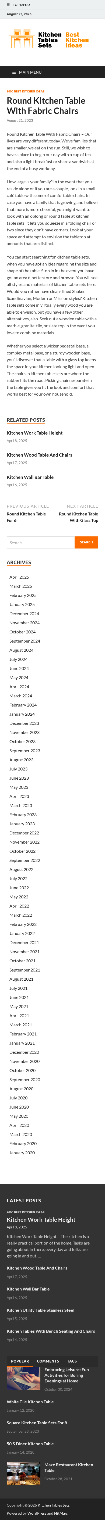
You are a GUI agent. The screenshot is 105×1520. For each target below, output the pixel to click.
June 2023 (19, 777)
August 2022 (21, 869)
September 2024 (24, 640)
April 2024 (19, 686)
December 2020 (24, 1052)
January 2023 (22, 823)
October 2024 (22, 631)
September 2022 (24, 860)
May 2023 (18, 787)
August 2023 (21, 759)
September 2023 (24, 750)
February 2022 (23, 924)
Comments (48, 1361)
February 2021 (23, 1033)
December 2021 (24, 942)
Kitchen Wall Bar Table (30, 477)
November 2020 (24, 1061)
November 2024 (24, 622)
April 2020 (19, 1125)
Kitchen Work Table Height (35, 433)
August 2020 (21, 1088)
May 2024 (18, 677)
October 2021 (22, 960)
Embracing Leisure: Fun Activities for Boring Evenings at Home (66, 1375)
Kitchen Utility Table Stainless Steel (40, 1310)
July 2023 (18, 768)
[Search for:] (52, 542)
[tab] (20, 1361)
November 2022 (24, 841)
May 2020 (18, 1116)
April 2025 (19, 576)
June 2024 (19, 668)
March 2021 (20, 1024)
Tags (72, 1361)
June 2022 (19, 887)
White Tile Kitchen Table (30, 1401)
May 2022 (18, 896)
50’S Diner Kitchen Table (30, 1443)
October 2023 (22, 741)
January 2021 (22, 1042)
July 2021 (18, 988)
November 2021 (24, 951)
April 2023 (19, 796)
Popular (20, 1361)
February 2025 (23, 595)
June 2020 (19, 1106)
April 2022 (19, 905)
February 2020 (23, 1143)
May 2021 (18, 1006)
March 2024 (20, 695)
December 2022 (24, 832)
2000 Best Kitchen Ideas (25, 91)
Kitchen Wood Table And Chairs (39, 455)
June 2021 (19, 997)
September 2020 (24, 1079)
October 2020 (22, 1070)
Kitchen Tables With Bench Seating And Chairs (51, 1330)
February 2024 (23, 704)
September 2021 (24, 969)
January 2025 (22, 604)
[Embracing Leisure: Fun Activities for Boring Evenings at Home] (23, 1369)
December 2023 (24, 723)
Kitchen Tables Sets (53, 1505)
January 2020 (22, 1152)
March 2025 (20, 586)
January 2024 (22, 713)
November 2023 (24, 732)
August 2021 (21, 978)
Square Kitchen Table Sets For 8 (37, 1422)
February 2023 (23, 814)
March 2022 (20, 914)
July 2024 (18, 659)
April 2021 (19, 1015)
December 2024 (24, 613)
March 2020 (20, 1134)
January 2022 (22, 933)
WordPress (36, 1513)
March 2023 (20, 805)
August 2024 (21, 650)
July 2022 (18, 878)
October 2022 (22, 851)
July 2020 (18, 1097)
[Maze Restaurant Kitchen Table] (23, 1465)
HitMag (60, 1513)
